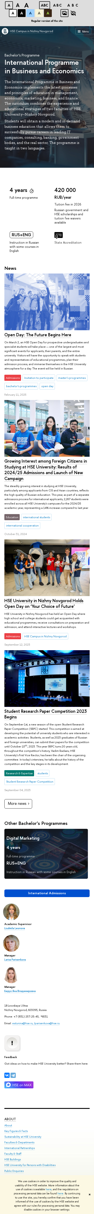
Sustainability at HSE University (22, 1137)
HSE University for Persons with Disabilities (30, 1165)
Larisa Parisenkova (15, 959)
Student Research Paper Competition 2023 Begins (45, 714)
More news (17, 803)
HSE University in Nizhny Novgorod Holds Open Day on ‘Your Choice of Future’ (44, 603)
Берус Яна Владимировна (20, 991)
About (10, 1119)
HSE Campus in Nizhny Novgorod (31, 31)
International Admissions (47, 893)
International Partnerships (19, 1148)
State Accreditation (68, 242)
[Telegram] (13, 1075)
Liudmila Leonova (14, 928)
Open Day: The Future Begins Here (37, 335)
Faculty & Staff (12, 1154)
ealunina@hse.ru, (23, 1023)
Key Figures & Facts (16, 1131)
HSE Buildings (12, 1159)
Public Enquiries (14, 1171)
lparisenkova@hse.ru (47, 1023)
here (49, 1189)
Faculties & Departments (19, 1142)
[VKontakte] (7, 1075)
